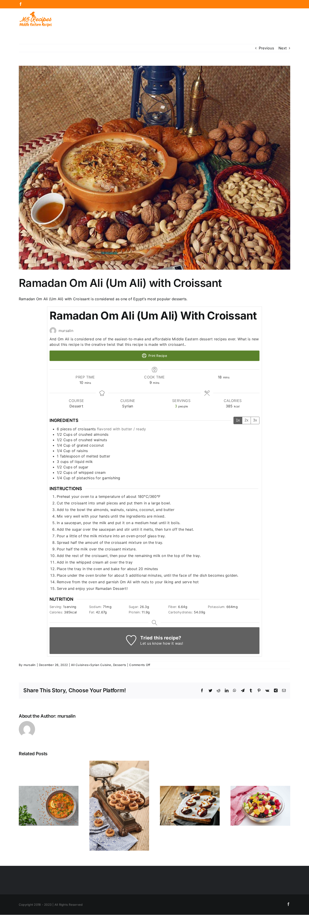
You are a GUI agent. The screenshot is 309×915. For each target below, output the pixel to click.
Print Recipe (157, 356)
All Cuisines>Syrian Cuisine (91, 665)
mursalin (30, 665)
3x (255, 420)
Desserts (119, 665)
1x (238, 420)
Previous (266, 48)
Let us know (151, 643)
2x (246, 420)
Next (282, 48)
